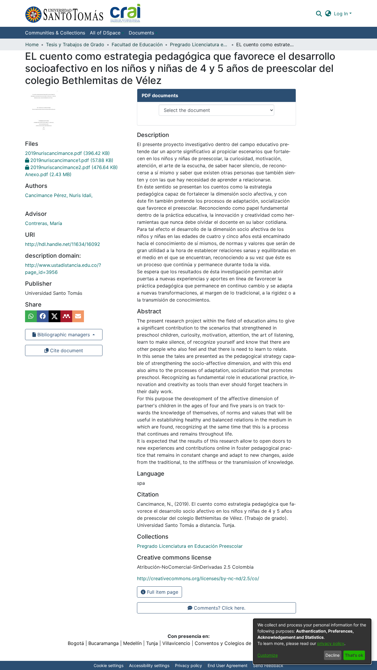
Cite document (66, 350)
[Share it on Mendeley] (66, 316)
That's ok (354, 655)
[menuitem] (107, 33)
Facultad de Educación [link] (137, 44)
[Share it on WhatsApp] (31, 316)
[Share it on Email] (78, 316)
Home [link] (32, 44)
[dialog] (312, 641)
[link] (67, 153)
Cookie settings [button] (108, 665)
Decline (332, 655)
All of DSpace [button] (105, 33)
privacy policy (330, 643)
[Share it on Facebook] (43, 316)
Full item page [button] (161, 592)
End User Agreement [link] (227, 665)
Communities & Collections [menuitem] (55, 33)
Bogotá (76, 643)
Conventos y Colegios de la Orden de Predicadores (252, 643)
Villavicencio (176, 643)
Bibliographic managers (63, 335)
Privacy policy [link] (188, 665)
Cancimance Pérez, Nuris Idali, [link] (58, 195)
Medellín (132, 643)
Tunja (152, 643)
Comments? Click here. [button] (218, 608)
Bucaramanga (103, 643)
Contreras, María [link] (43, 223)
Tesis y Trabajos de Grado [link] (75, 44)
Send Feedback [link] (268, 665)
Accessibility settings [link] (149, 665)
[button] (82, 13)
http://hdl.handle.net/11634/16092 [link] (62, 244)
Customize (267, 655)
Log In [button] (341, 13)
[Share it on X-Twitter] (54, 316)
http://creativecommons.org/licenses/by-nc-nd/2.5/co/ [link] (198, 578)
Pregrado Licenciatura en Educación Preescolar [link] (199, 44)
